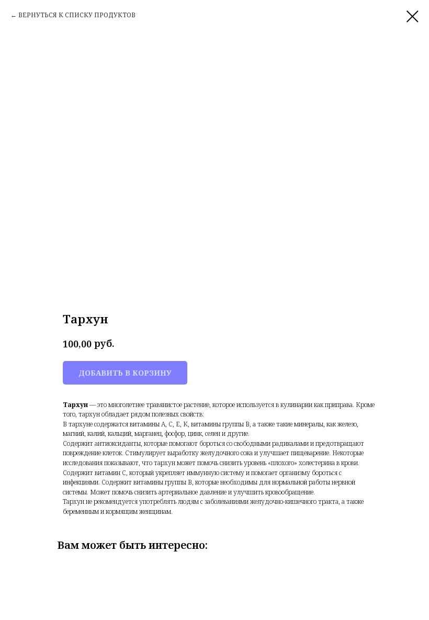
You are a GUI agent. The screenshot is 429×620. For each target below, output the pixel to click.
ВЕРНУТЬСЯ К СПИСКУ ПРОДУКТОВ (77, 14)
